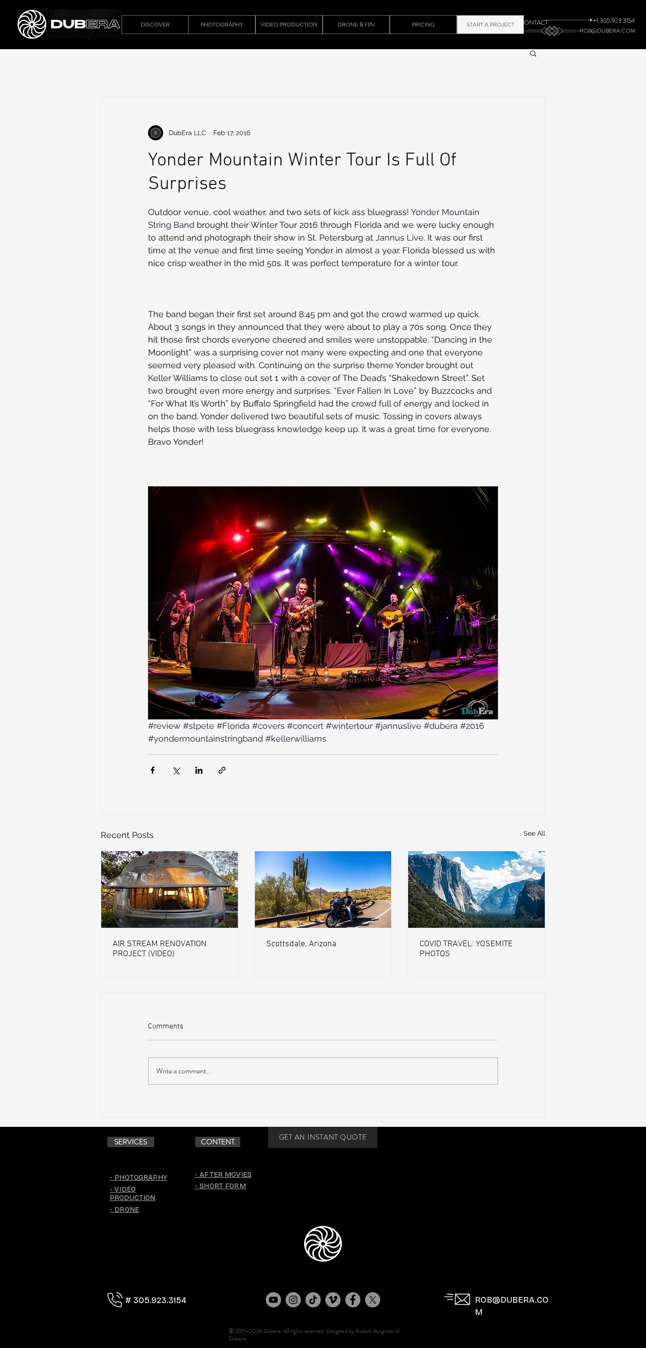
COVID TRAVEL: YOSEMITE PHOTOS (466, 949)
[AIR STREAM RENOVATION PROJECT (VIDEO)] (169, 889)
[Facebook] (352, 1299)
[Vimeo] (332, 1299)
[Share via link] (222, 770)
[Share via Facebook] (152, 770)
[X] (372, 1299)
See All (534, 833)
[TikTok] (313, 1299)
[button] (533, 53)
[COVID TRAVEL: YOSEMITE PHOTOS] (476, 889)
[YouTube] (273, 1299)
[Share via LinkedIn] (198, 770)
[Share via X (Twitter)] (175, 770)
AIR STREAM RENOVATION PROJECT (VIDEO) (160, 949)
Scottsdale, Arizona (301, 944)
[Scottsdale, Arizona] (323, 889)
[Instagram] (293, 1299)
